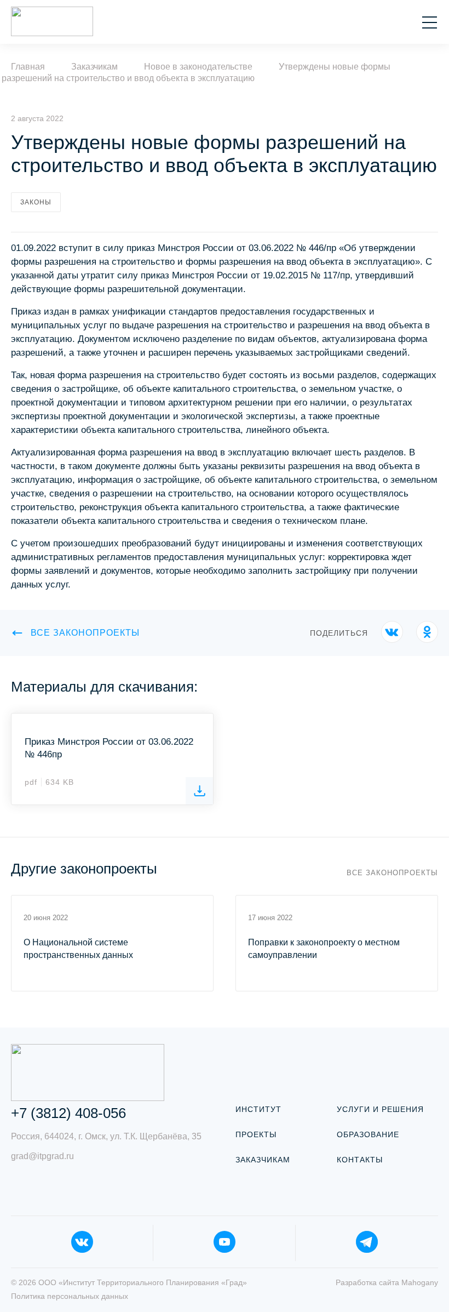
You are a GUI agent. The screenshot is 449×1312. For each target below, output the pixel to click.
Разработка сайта (387, 1282)
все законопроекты (85, 632)
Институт (258, 1109)
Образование (368, 1134)
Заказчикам (262, 1159)
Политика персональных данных (69, 1296)
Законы (35, 202)
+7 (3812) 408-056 (68, 1113)
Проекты (256, 1134)
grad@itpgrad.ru (42, 1156)
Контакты (360, 1159)
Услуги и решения (380, 1109)
